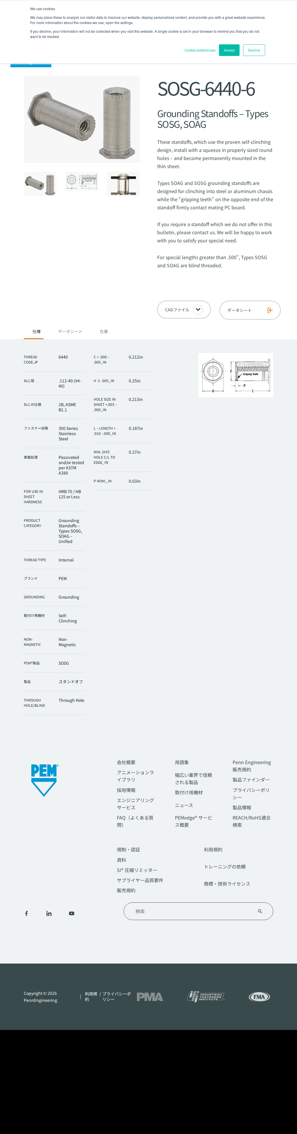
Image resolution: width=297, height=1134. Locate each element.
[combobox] (191, 911)
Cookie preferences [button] (199, 50)
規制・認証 (128, 849)
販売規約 (126, 890)
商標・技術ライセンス (227, 883)
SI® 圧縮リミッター (137, 869)
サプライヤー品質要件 (140, 880)
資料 (121, 859)
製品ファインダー (251, 779)
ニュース (184, 805)
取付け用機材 (189, 792)
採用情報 (126, 789)
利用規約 (213, 849)
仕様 (36, 331)
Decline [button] (254, 50)
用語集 (182, 762)
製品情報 (242, 807)
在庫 (104, 331)
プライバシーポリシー (116, 996)
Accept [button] (229, 50)
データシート (70, 331)
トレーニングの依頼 (225, 866)
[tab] (36, 333)
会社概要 (126, 762)
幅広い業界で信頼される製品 (193, 778)
